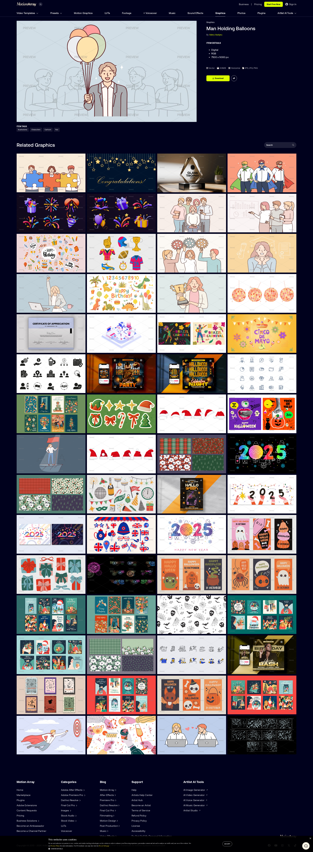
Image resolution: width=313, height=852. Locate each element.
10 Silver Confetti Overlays (241, 751)
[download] (82, 189)
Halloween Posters (27, 711)
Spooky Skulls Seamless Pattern (174, 631)
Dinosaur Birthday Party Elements (104, 309)
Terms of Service (141, 810)
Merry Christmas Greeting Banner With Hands (250, 510)
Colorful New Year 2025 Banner (243, 470)
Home (20, 789)
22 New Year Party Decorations (103, 510)
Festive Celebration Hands (101, 751)
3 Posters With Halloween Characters (246, 590)
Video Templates (26, 13)
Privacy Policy (139, 820)
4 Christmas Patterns (169, 470)
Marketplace (23, 795)
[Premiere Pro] (115, 800)
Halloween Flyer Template (171, 390)
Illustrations (22, 130)
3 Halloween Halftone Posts (241, 430)
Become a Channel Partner (31, 831)
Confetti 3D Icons (26, 229)
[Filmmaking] (113, 815)
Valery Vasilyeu (215, 35)
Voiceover (151, 13)
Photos (241, 13)
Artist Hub (137, 800)
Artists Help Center (142, 795)
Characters (35, 130)
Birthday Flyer (235, 671)
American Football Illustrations (102, 269)
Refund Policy (139, 815)
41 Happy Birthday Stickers (31, 269)
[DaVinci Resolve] (119, 805)
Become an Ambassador (30, 825)
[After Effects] (115, 795)
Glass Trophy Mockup (169, 189)
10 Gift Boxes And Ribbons (30, 590)
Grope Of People (166, 229)
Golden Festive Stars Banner (102, 189)
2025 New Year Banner (29, 550)
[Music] (107, 831)
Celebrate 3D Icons (97, 229)
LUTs (107, 13)
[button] (119, 848)
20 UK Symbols (96, 550)
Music (172, 13)
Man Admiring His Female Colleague (175, 751)
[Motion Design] (117, 820)
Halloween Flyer (96, 390)
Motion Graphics (83, 13)
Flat (56, 130)
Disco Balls (234, 309)
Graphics (220, 13)
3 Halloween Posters (238, 550)
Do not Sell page (104, 846)
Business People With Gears (172, 269)
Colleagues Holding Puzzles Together (35, 189)
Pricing (20, 815)
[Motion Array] (115, 789)
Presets (54, 13)
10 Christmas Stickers (98, 430)
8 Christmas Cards (27, 430)
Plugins (261, 13)
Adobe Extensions (27, 805)
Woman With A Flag (28, 470)
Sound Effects (195, 13)
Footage (126, 13)
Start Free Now (273, 4)
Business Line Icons (238, 390)
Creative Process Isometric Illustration (106, 349)
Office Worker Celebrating (30, 309)
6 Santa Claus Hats (168, 430)
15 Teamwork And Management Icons (36, 390)
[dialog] (156, 844)
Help (134, 789)
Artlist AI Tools (286, 13)
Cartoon (48, 130)
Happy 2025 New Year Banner (173, 550)
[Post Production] (119, 825)
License (136, 825)
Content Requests (27, 810)
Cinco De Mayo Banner (239, 349)
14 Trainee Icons (166, 671)
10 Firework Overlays (98, 590)
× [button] (310, 838)
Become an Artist (141, 805)
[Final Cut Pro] (115, 810)
